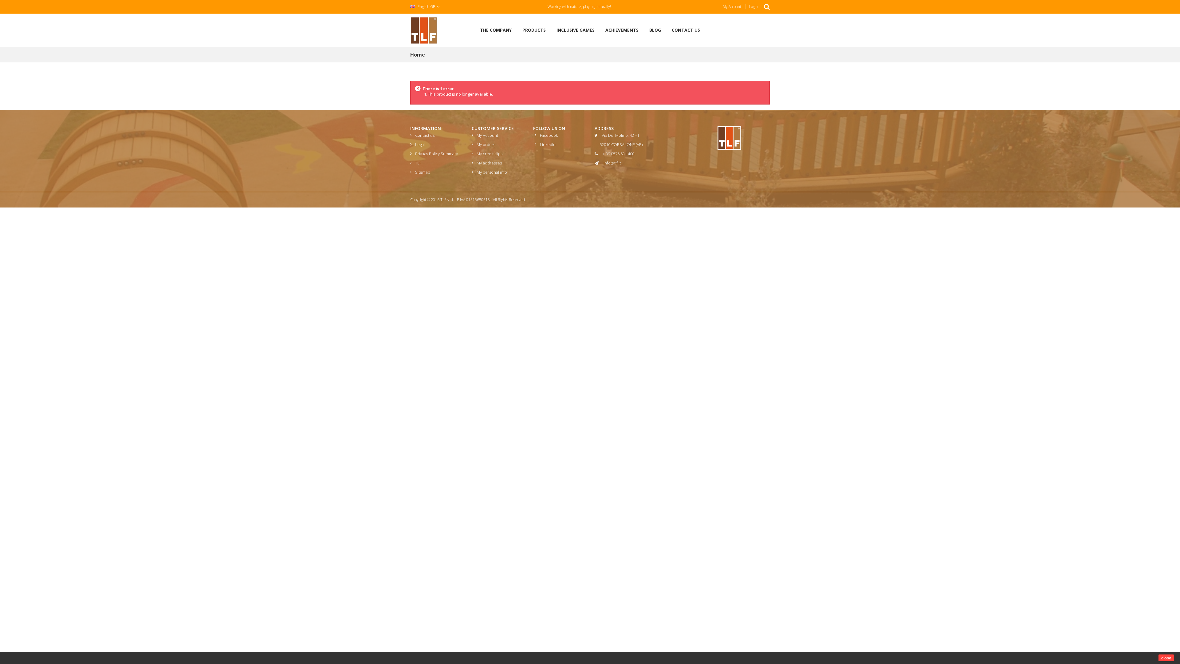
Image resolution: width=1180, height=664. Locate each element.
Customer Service (493, 128)
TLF (418, 163)
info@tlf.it (612, 163)
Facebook (549, 135)
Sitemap (422, 172)
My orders (486, 144)
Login (753, 6)
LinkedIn (548, 144)
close (1166, 657)
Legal (420, 144)
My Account (732, 6)
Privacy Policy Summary (436, 153)
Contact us (425, 135)
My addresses (489, 163)
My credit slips (489, 153)
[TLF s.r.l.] (423, 30)
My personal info (492, 172)
